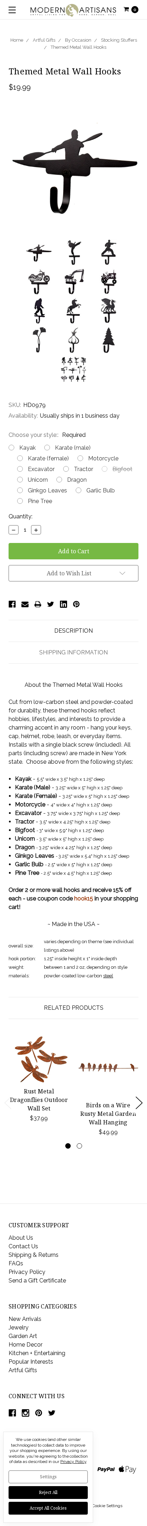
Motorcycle (103, 458)
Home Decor (25, 1344)
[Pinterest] (76, 604)
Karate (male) (73, 447)
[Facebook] (12, 604)
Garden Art (23, 1336)
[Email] (25, 604)
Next (139, 1103)
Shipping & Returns (34, 1254)
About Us (21, 1237)
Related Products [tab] (73, 1007)
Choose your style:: (47, 435)
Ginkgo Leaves (47, 490)
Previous (8, 1103)
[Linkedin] (63, 604)
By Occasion (78, 40)
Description (73, 630)
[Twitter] (50, 604)
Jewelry (19, 1327)
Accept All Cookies (48, 1508)
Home (16, 40)
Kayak (27, 447)
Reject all (48, 1492)
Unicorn (38, 479)
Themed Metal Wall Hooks (78, 47)
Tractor (83, 469)
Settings (48, 1477)
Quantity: (20, 516)
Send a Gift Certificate (37, 1280)
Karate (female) (48, 458)
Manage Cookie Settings (98, 1505)
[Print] (37, 604)
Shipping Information (73, 652)
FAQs (16, 1263)
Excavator (41, 469)
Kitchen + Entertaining (37, 1353)
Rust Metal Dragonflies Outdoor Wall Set (39, 1099)
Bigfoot (122, 469)
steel (108, 975)
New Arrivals (25, 1319)
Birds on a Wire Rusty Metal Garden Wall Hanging (108, 1113)
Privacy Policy (27, 1272)
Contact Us (23, 1246)
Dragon (77, 479)
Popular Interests (31, 1361)
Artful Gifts (44, 40)
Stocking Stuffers (119, 40)
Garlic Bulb (100, 490)
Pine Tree (40, 501)
